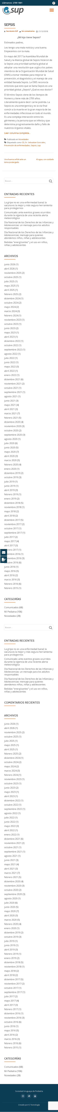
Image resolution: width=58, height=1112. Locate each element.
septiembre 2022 (13, 349)
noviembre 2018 (12, 507)
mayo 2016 (10, 571)
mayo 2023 (10, 332)
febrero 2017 (11, 549)
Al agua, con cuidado (45, 159)
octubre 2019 (11, 477)
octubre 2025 (11, 277)
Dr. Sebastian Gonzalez (35, 142)
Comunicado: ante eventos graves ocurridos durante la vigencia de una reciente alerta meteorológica (27, 215)
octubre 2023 (11, 324)
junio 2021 (9, 400)
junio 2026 (9, 264)
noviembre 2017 (12, 524)
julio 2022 (9, 358)
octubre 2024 (11, 302)
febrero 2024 (11, 315)
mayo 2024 (10, 307)
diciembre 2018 (12, 502)
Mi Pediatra (10, 611)
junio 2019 (9, 485)
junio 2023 (9, 328)
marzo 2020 (10, 460)
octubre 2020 (11, 430)
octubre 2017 (11, 528)
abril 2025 (9, 289)
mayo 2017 (10, 541)
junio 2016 (9, 566)
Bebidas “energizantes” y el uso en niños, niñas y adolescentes (26, 244)
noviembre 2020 (12, 426)
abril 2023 (9, 336)
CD (23, 142)
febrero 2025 (11, 294)
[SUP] (13, 11)
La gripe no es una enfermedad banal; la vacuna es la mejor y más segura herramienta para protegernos (28, 205)
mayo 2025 (10, 285)
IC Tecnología (34, 1104)
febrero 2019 (11, 494)
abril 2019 (9, 490)
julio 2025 (9, 281)
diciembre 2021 (12, 379)
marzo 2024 (10, 311)
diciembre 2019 (12, 473)
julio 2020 (9, 443)
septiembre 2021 (13, 392)
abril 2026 (9, 268)
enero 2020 (10, 468)
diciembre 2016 (12, 554)
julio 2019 (9, 481)
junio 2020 (9, 447)
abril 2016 (9, 575)
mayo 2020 (10, 451)
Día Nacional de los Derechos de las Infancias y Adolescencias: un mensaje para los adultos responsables (28, 225)
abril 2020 (9, 456)
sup (39, 145)
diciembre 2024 (12, 298)
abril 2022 (9, 370)
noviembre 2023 (12, 319)
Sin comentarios (28, 31)
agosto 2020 (10, 439)
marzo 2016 (10, 579)
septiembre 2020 (13, 434)
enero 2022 (10, 375)
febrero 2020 (11, 464)
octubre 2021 (11, 387)
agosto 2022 (10, 353)
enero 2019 (10, 498)
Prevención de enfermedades (17, 145)
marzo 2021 (10, 413)
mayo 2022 (10, 366)
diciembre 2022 (12, 341)
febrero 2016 (11, 583)
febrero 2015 (11, 588)
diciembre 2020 (12, 422)
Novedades (24, 139)
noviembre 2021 (12, 383)
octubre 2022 (11, 345)
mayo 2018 (10, 511)
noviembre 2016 (12, 558)
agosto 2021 (10, 396)
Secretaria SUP (12, 31)
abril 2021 (9, 409)
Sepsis (34, 145)
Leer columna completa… (17, 133)
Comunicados (11, 607)
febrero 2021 (11, 417)
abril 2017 (9, 545)
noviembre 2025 (12, 272)
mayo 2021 (10, 404)
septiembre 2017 (13, 532)
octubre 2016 (11, 562)
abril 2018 (9, 515)
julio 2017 (9, 537)
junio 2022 (9, 362)
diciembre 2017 (12, 519)
